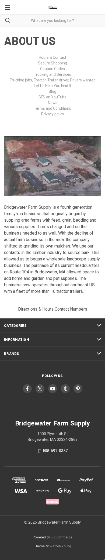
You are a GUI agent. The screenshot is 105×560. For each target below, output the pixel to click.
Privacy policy (52, 114)
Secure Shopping (52, 63)
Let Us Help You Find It (52, 86)
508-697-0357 (55, 450)
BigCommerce (61, 537)
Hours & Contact (52, 57)
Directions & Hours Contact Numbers (52, 309)
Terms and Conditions (52, 108)
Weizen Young (60, 546)
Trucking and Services (52, 74)
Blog (52, 91)
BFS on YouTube (52, 97)
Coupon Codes (52, 69)
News (52, 103)
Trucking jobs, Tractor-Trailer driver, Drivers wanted (53, 80)
